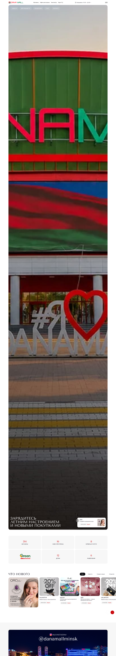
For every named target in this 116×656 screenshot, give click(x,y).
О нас (47, 8)
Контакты (55, 8)
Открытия (111, 574)
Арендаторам (38, 8)
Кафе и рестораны (45, 2)
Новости (14, 8)
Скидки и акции (101, 574)
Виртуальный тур (25, 8)
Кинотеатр (54, 2)
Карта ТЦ (60, 2)
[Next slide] (77, 520)
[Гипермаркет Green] (24, 557)
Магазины (36, 2)
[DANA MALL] (15, 2)
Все (82, 574)
